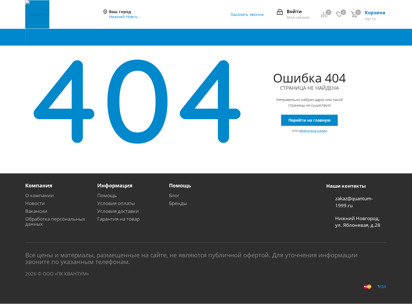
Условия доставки (118, 211)
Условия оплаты (116, 203)
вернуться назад (313, 130)
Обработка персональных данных (55, 221)
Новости (35, 203)
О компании (39, 195)
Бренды (178, 203)
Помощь (107, 195)
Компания (38, 185)
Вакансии (36, 211)
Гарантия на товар (118, 219)
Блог (174, 195)
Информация (115, 185)
